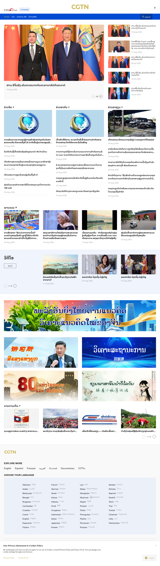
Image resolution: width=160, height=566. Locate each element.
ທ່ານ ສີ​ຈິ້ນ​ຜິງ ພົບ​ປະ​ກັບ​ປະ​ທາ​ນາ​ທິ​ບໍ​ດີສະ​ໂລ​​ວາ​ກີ (143, 58)
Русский (53, 468)
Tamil (113, 501)
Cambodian (29, 506)
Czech (28, 514)
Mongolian (88, 493)
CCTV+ (82, 468)
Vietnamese (118, 523)
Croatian (30, 510)
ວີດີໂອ (9, 258)
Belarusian (32, 493)
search (147, 16)
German (58, 489)
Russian (87, 527)
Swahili (116, 497)
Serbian (115, 484)
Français (31, 468)
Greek (58, 493)
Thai (113, 506)
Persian (86, 506)
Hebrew (57, 501)
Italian (57, 518)
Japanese (58, 523)
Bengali (28, 497)
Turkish (115, 510)
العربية (42, 468)
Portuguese (89, 514)
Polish (85, 510)
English (7, 468)
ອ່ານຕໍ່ (10, 265)
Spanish (116, 493)
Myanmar (90, 497)
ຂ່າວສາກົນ (61, 107)
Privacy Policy (8, 558)
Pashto (85, 518)
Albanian (29, 484)
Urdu (113, 518)
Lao (84, 484)
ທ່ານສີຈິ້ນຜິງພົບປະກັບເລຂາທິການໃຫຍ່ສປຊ (141, 89)
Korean (57, 527)
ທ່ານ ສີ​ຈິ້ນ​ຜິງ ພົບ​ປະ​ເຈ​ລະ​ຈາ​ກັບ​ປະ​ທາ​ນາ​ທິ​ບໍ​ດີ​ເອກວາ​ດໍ (143, 26)
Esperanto (31, 523)
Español (19, 468)
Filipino (29, 527)
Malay (88, 489)
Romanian (88, 523)
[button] (93, 96)
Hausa (57, 497)
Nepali (85, 501)
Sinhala (115, 489)
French (58, 484)
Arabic (28, 489)
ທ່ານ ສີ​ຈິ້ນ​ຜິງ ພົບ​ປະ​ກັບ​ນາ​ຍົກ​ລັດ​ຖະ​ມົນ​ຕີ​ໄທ (143, 73)
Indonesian (62, 514)
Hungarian (59, 510)
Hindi (55, 506)
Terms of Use (23, 558)
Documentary (67, 468)
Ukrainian (118, 514)
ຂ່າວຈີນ (8, 107)
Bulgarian (31, 501)
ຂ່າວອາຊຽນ (114, 107)
